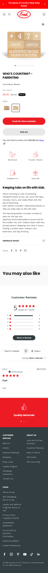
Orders (6, 448)
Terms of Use (8, 492)
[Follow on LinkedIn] (38, 554)
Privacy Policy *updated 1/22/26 (11, 516)
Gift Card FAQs (33, 462)
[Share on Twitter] (16, 250)
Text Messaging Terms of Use (9, 498)
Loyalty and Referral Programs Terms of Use (12, 507)
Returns (6, 443)
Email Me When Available (24, 121)
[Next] (44, 4)
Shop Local (8, 462)
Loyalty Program (10, 466)
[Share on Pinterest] (20, 250)
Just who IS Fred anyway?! (34, 441)
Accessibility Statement (8, 524)
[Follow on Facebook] (4, 554)
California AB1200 (11, 541)
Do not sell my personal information (9, 533)
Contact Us (8, 479)
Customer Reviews (35, 448)
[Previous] (3, 4)
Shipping (7, 457)
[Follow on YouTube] (25, 554)
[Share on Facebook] (11, 250)
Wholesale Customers (8, 472)
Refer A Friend (33, 453)
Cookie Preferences (12, 545)
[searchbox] (13, 351)
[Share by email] (25, 250)
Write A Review (24, 337)
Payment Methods (11, 453)
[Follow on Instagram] (11, 554)
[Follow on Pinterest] (18, 554)
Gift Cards (31, 457)
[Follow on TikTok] (31, 554)
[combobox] (34, 358)
